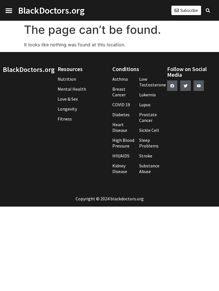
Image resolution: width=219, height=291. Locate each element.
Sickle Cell (149, 130)
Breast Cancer (119, 91)
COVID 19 (121, 104)
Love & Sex (68, 99)
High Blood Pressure (123, 143)
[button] (9, 10)
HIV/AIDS (120, 156)
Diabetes (121, 114)
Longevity (67, 109)
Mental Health (72, 89)
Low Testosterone (150, 82)
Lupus (145, 104)
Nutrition (67, 79)
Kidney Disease (119, 168)
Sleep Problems (149, 143)
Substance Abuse (149, 168)
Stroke (145, 156)
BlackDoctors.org (51, 10)
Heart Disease (119, 127)
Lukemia (147, 94)
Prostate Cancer (148, 117)
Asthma (120, 79)
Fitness (65, 119)
